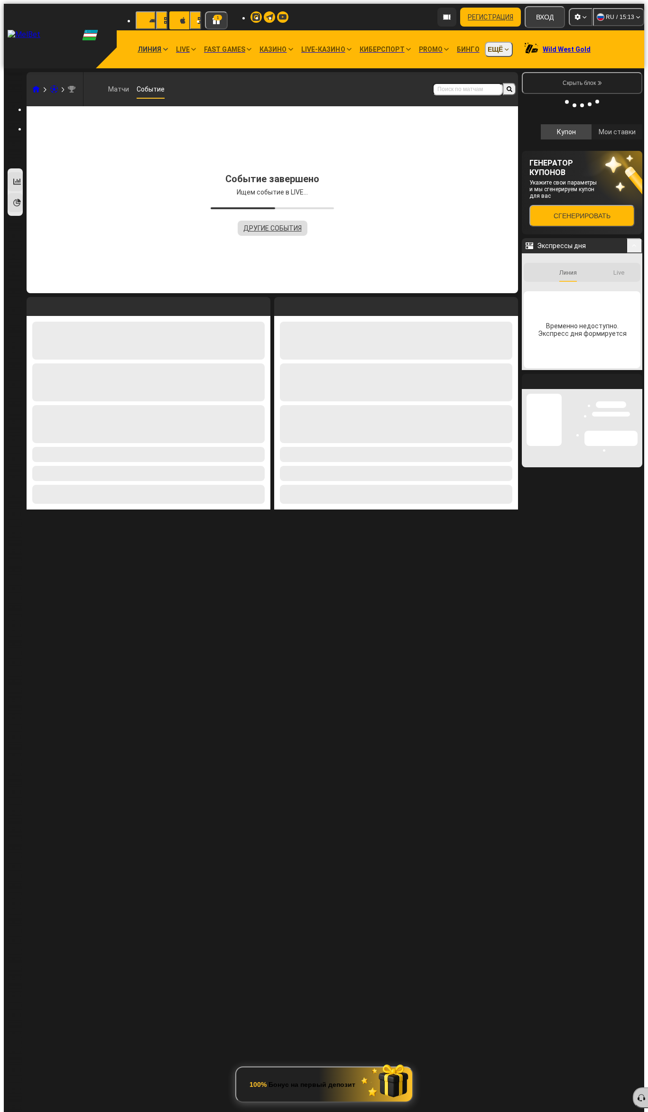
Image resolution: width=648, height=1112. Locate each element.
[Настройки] (580, 17)
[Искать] (509, 89)
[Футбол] (54, 89)
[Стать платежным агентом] (446, 17)
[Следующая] (303, 304)
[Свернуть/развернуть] (634, 372)
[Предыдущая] (282, 304)
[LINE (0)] (36, 89)
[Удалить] (508, 304)
